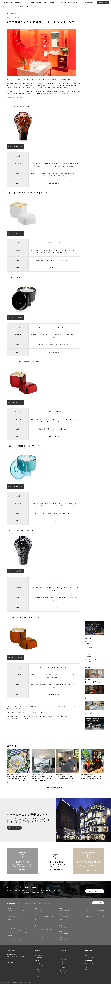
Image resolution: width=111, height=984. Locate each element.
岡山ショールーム (64, 916)
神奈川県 (10, 935)
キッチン (38, 967)
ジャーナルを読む (61, 2)
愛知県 (35, 919)
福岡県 (60, 931)
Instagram (8, 962)
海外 (85, 914)
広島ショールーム (64, 922)
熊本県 (60, 937)
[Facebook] (10, 17)
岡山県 (60, 914)
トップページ (3, 6)
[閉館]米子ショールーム (65, 910)
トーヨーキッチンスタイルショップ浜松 (43, 916)
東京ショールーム (13, 922)
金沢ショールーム (38, 910)
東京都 (9, 919)
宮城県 (9, 914)
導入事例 (38, 971)
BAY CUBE (89, 647)
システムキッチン (90, 641)
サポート (87, 969)
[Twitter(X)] (7, 17)
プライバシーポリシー (90, 957)
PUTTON (89, 654)
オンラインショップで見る (15, 146)
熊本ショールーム (64, 939)
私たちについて (52, 2)
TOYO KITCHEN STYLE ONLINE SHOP (15, 956)
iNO (88, 643)
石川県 (35, 908)
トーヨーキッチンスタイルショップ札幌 (18, 910)
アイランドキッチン (91, 676)
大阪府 (35, 935)
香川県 (60, 925)
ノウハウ (38, 973)
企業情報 (87, 953)
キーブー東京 (12, 928)
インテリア (15, 6)
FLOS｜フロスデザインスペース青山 (18, 930)
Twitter (16, 962)
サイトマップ (88, 965)
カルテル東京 (12, 924)
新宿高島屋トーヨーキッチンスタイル (18, 932)
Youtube (20, 962)
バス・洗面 (88, 661)
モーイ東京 (11, 926)
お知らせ (37, 976)
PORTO (88, 650)
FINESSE (89, 656)
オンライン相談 (38, 957)
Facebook (12, 962)
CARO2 (88, 652)
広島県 (60, 919)
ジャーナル (9, 6)
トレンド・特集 (39, 965)
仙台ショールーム (13, 916)
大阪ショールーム (38, 937)
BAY (88, 645)
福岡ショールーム (64, 933)
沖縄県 (85, 908)
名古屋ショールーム (39, 922)
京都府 (35, 925)
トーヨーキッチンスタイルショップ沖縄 (94, 910)
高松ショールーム (64, 927)
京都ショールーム (38, 927)
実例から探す (42, 2)
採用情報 (87, 955)
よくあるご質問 (89, 963)
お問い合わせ (88, 967)
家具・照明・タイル (90, 659)
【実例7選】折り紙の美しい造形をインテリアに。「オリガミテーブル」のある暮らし (42, 778)
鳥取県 (60, 908)
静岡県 (35, 914)
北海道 (9, 908)
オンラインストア (72, 2)
